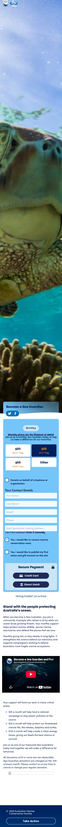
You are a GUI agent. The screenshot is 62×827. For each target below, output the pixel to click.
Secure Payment (31, 567)
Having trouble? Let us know (31, 596)
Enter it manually (35, 532)
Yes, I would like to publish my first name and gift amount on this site (29, 553)
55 (17, 464)
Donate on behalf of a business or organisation (29, 481)
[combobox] (31, 528)
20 (17, 450)
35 (44, 450)
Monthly (31, 428)
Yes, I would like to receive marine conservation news (29, 541)
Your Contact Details (19, 490)
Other (44, 462)
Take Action (31, 821)
